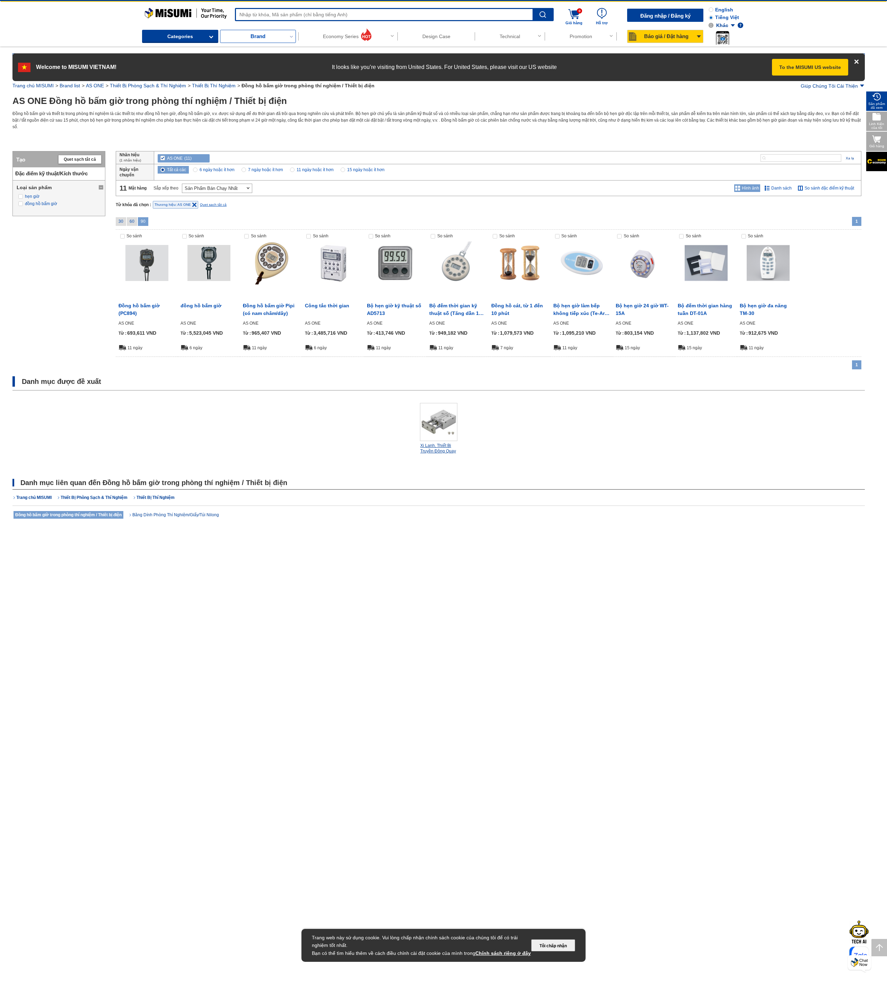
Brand (258, 36)
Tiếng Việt (727, 17)
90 (143, 221)
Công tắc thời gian (327, 305)
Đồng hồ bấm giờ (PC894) (139, 309)
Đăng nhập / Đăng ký (665, 16)
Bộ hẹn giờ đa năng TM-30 (763, 309)
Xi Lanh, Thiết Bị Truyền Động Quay (438, 448)
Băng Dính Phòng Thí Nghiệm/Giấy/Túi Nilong (175, 514)
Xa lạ (850, 158)
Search (542, 15)
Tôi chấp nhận (553, 945)
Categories (180, 36)
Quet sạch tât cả (80, 159)
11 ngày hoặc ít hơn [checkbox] (315, 169)
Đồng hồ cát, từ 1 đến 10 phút (517, 309)
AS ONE (95, 85)
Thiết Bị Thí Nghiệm (214, 85)
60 (132, 221)
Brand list (70, 85)
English (724, 9)
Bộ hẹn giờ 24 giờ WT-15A (642, 309)
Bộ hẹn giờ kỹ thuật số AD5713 (394, 309)
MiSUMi (150, 11)
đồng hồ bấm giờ (201, 305)
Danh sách (781, 188)
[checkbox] (59, 196)
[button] (722, 38)
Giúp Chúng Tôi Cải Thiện (829, 86)
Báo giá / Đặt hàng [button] (666, 36)
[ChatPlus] (859, 963)
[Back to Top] (879, 947)
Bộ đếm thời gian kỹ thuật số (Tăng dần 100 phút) (456, 310)
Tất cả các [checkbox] (176, 169)
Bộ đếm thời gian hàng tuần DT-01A (705, 309)
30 (120, 221)
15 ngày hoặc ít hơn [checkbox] (366, 169)
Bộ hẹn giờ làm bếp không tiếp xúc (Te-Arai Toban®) (581, 310)
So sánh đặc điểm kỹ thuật (829, 188)
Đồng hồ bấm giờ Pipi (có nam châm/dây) (269, 309)
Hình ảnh (750, 188)
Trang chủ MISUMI (33, 85)
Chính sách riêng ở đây (503, 953)
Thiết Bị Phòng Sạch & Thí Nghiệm (148, 85)
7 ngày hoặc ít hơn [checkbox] (265, 169)
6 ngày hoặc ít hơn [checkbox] (217, 169)
